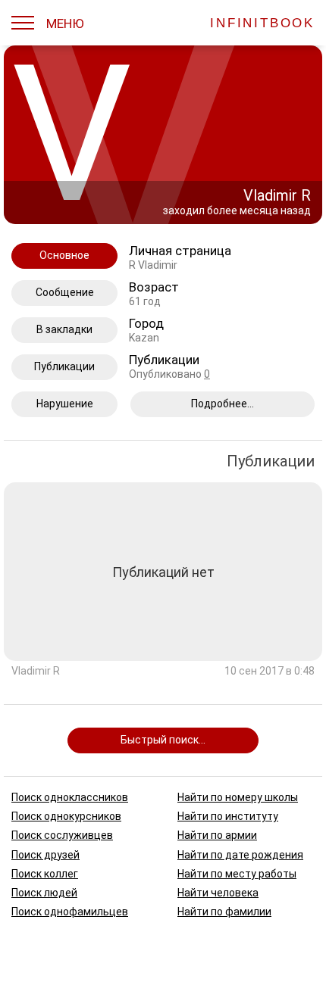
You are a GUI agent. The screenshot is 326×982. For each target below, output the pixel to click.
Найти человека (218, 892)
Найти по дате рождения (240, 854)
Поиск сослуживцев (62, 835)
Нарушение (64, 403)
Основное (64, 255)
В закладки (64, 329)
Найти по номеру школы (237, 797)
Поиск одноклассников (69, 797)
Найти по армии (217, 835)
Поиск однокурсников (66, 816)
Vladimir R (35, 672)
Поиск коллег (44, 873)
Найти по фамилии (224, 912)
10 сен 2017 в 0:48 (269, 672)
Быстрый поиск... (163, 740)
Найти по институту (227, 816)
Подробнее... (222, 403)
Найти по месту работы (236, 873)
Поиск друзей (45, 854)
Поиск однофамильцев (69, 912)
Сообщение (65, 292)
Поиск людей (44, 892)
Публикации (64, 366)
